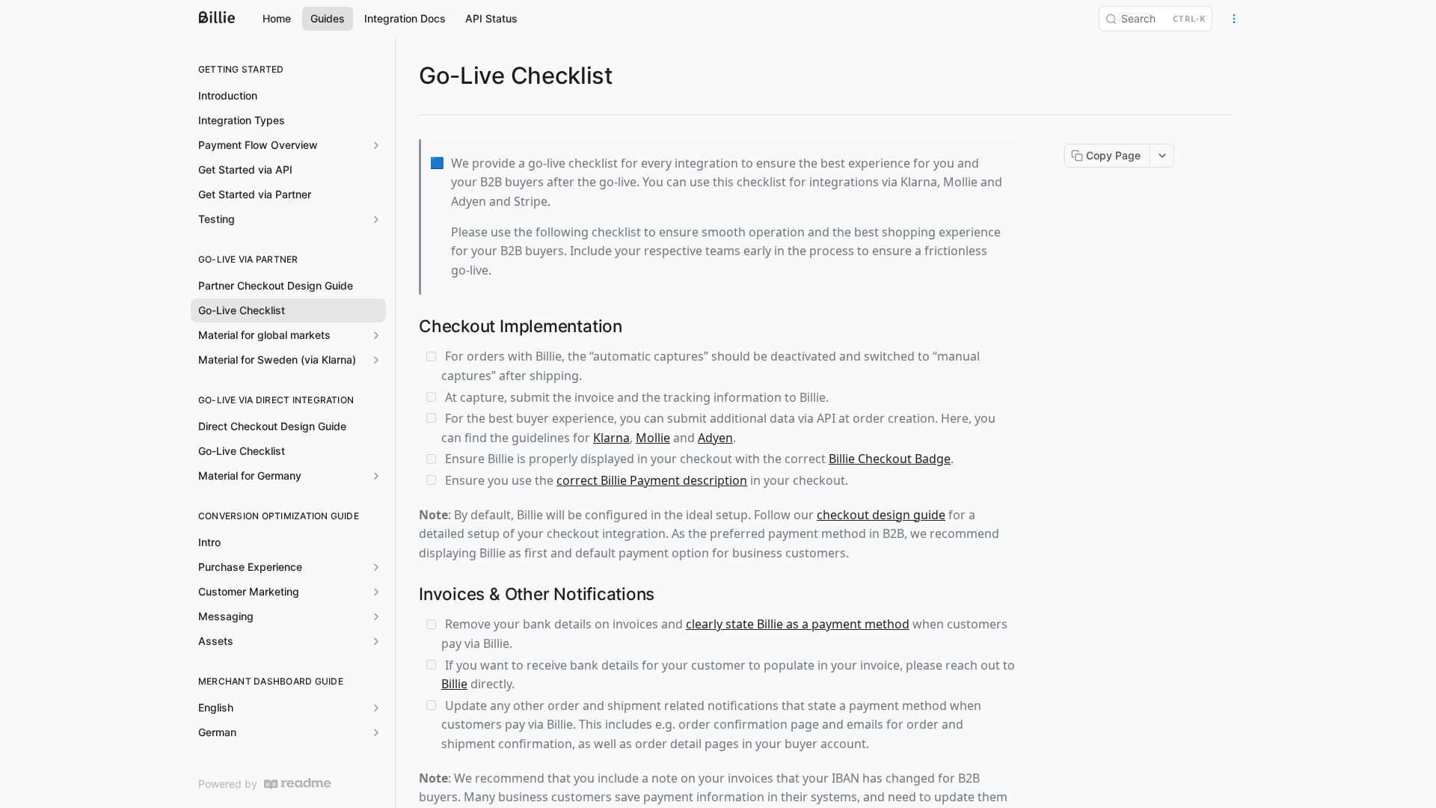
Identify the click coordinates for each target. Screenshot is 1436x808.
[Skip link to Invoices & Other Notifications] (409, 594)
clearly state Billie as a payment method (797, 624)
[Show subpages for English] (376, 708)
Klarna (611, 437)
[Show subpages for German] (376, 732)
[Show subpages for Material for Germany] (376, 476)
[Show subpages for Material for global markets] (376, 335)
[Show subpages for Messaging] (376, 616)
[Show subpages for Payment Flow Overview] (376, 145)
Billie (454, 684)
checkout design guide (881, 514)
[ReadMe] (297, 783)
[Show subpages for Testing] (376, 219)
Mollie (653, 437)
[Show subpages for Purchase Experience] (376, 567)
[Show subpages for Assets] (376, 641)
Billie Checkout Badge (890, 458)
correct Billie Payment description (651, 480)
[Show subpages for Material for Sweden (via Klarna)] (376, 360)
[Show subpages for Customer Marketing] (376, 592)
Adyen (715, 437)
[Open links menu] (1234, 19)
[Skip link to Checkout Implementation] (409, 326)
